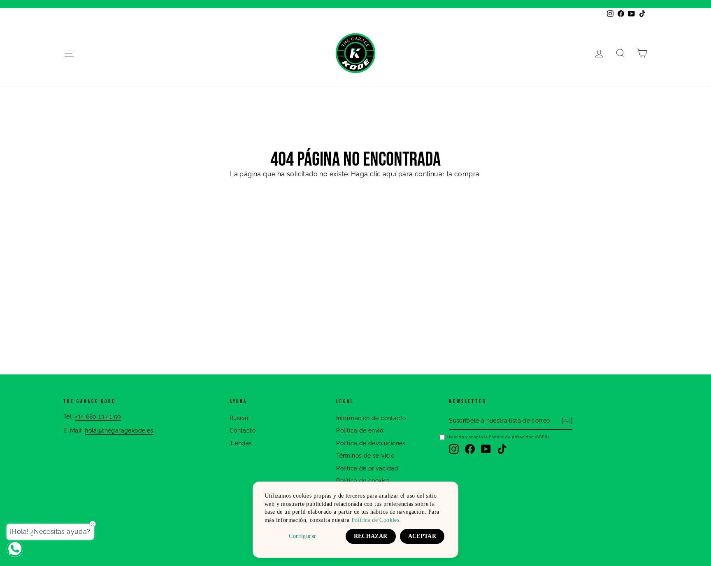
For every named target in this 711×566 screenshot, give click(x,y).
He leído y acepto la (498, 437)
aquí (390, 174)
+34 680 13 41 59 (98, 416)
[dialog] (355, 520)
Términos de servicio (365, 455)
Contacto (243, 430)
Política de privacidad (367, 468)
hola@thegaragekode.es (119, 430)
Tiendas (241, 443)
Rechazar (371, 536)
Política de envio (359, 430)
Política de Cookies (375, 520)
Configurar (302, 536)
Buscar (239, 418)
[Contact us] (15, 548)
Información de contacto (371, 418)
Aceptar (422, 536)
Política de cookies (363, 480)
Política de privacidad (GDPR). (519, 437)
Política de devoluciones (371, 443)
